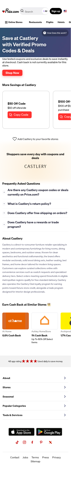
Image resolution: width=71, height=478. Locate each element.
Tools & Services (12, 415)
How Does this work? (57, 33)
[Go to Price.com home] (10, 11)
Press (45, 457)
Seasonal (8, 396)
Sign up (56, 11)
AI (46, 11)
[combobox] (34, 11)
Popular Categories (14, 406)
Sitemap (35, 461)
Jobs (25, 457)
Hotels (61, 22)
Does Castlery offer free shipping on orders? (35, 213)
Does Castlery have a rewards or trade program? (31, 224)
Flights (49, 22)
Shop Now (12, 72)
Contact (14, 457)
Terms (35, 457)
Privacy (56, 457)
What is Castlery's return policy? (27, 203)
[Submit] (22, 11)
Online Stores (15, 22)
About (6, 378)
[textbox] (65, 11)
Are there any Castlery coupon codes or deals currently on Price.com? (36, 192)
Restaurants (35, 22)
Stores (7, 387)
